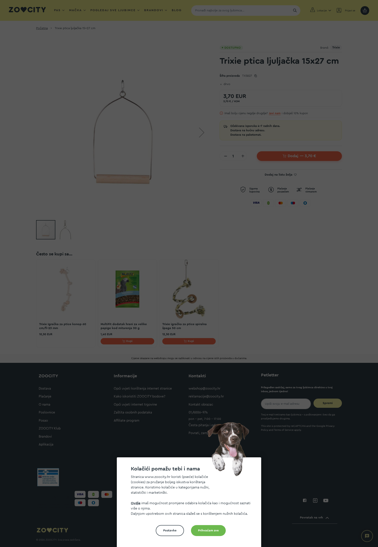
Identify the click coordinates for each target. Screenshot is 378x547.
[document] (191, 504)
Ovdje (135, 503)
